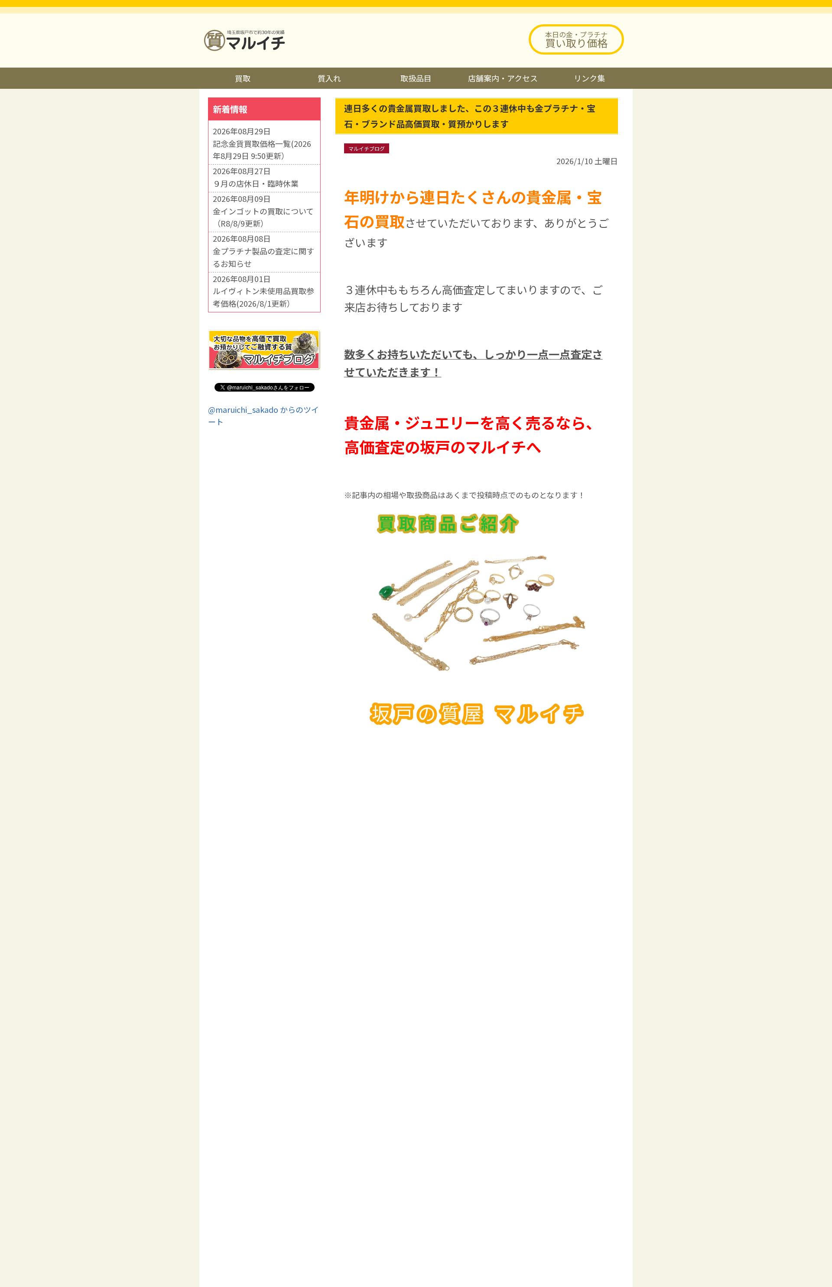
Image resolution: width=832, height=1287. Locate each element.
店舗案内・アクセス (503, 78)
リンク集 (589, 78)
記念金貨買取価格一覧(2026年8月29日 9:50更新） (262, 150)
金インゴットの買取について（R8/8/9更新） (263, 217)
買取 (242, 78)
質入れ (329, 78)
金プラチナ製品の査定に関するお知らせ (263, 257)
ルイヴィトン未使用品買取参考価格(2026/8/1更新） (263, 297)
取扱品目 (416, 78)
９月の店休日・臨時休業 (256, 183)
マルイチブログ (366, 148)
